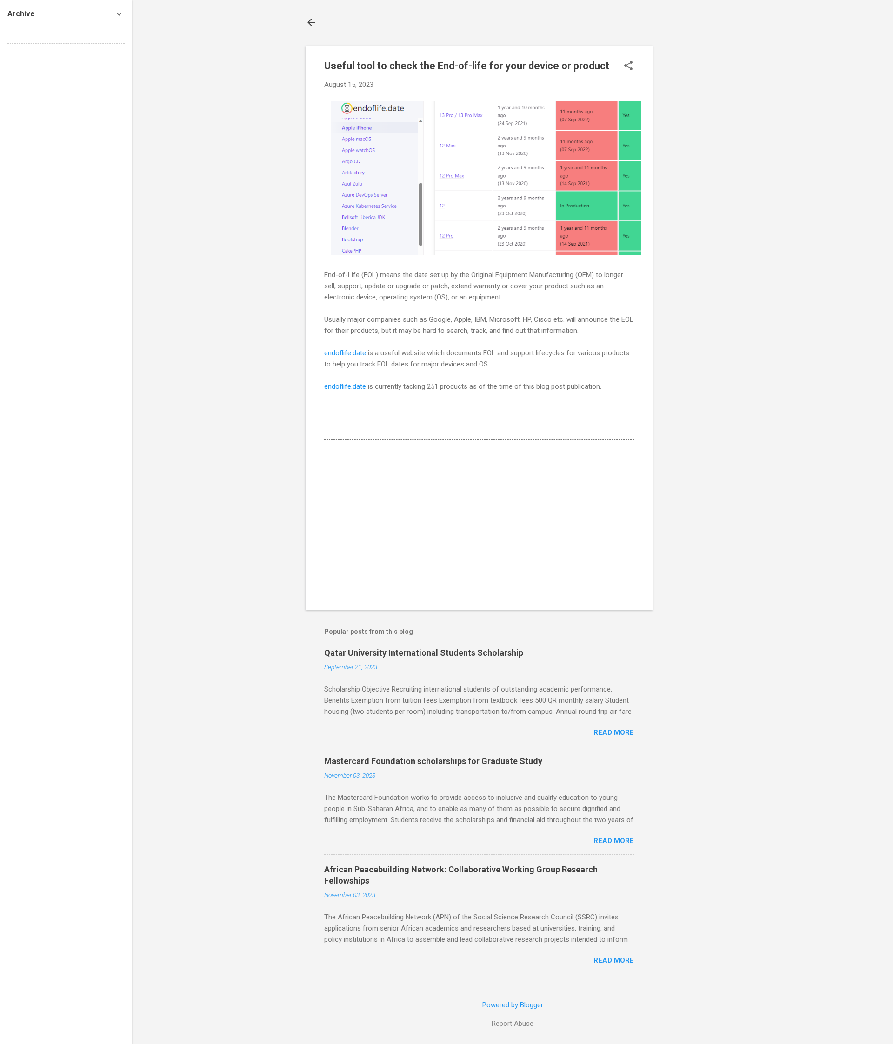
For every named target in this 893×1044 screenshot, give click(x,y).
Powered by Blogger (512, 1005)
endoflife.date (345, 353)
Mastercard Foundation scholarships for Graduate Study (433, 761)
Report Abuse (512, 1023)
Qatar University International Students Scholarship (423, 653)
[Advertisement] (690, 185)
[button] (628, 66)
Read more (613, 732)
